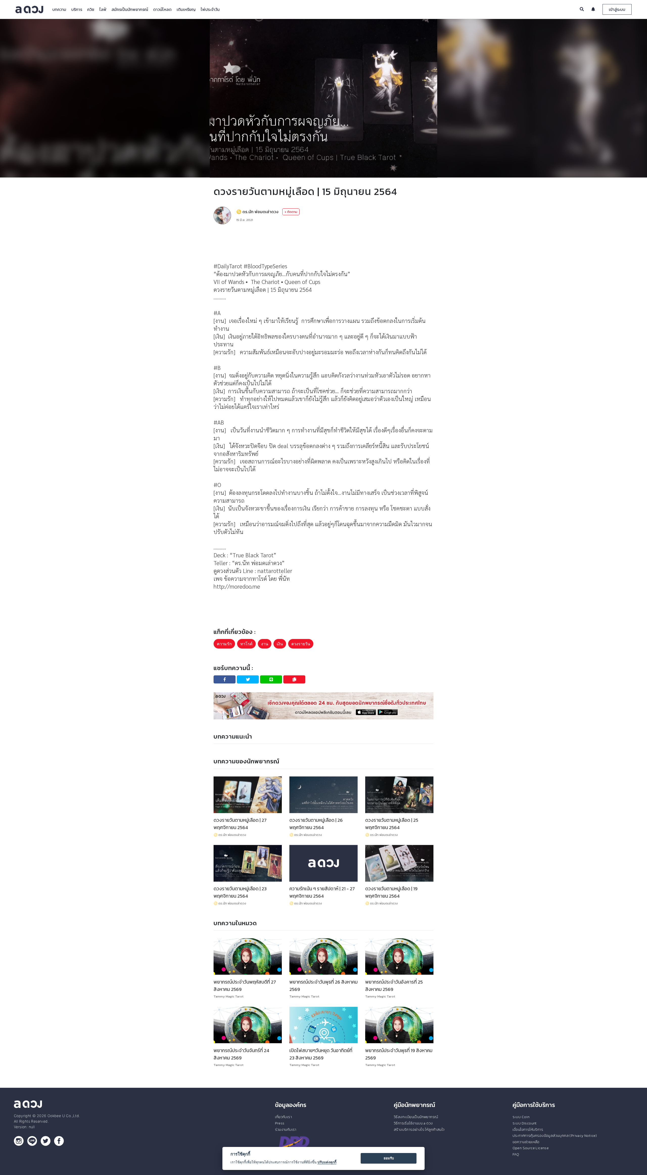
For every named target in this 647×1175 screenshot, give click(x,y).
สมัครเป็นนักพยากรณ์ (129, 9)
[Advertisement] (323, 243)
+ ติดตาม (291, 211)
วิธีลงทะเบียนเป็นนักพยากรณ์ (416, 1117)
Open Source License (531, 1148)
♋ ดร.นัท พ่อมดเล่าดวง (257, 212)
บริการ (76, 9)
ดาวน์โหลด (162, 9)
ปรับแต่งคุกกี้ (326, 1162)
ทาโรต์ (246, 643)
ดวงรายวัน (300, 643)
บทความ (59, 9)
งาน (264, 643)
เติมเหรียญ (186, 9)
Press (279, 1123)
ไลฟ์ (102, 9)
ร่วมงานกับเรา (285, 1129)
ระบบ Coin (521, 1117)
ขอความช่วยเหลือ (526, 1142)
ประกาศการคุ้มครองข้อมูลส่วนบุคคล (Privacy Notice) (555, 1135)
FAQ (516, 1154)
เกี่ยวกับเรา (283, 1117)
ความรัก (224, 643)
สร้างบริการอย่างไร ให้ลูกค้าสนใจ (419, 1129)
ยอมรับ (389, 1158)
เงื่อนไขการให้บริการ (528, 1129)
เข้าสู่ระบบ (617, 9)
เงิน (280, 643)
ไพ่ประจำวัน (210, 9)
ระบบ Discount (525, 1123)
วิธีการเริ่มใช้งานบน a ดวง (413, 1123)
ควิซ (90, 9)
